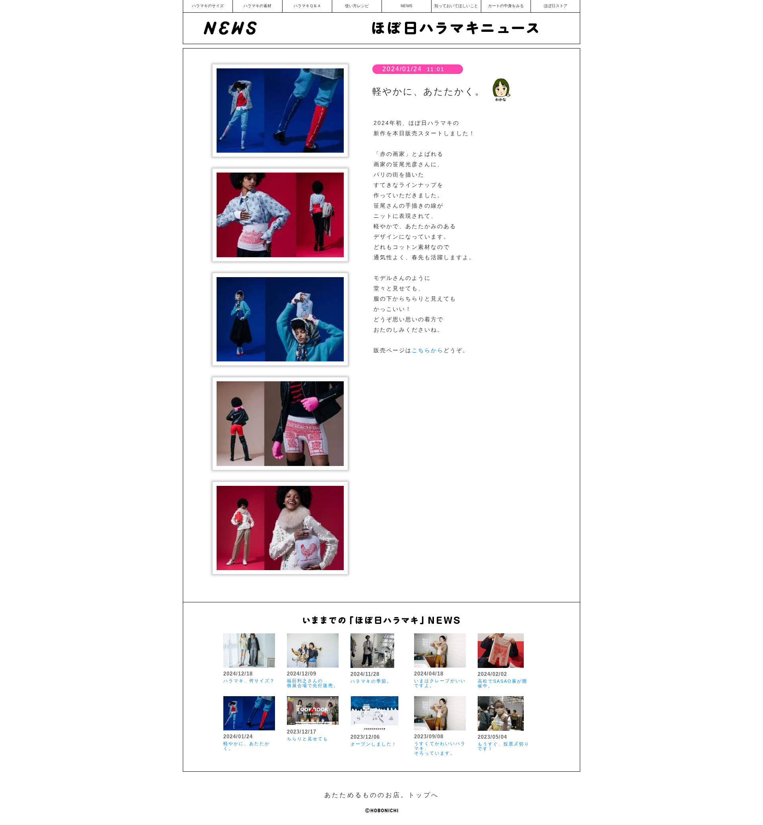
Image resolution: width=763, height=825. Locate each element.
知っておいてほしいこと (456, 6)
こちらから (427, 350)
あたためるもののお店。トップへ (381, 795)
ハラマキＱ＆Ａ (307, 6)
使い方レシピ (357, 6)
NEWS (406, 6)
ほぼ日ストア (555, 6)
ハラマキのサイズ (208, 6)
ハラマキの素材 (257, 6)
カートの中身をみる (506, 6)
